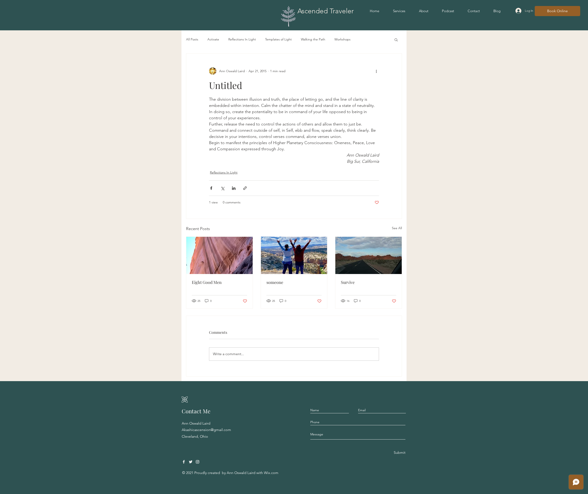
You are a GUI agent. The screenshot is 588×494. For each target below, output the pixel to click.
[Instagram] (197, 462)
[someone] (294, 255)
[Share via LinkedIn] (234, 188)
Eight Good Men (207, 282)
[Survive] (368, 255)
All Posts (192, 39)
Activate (213, 39)
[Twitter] (190, 462)
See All (397, 228)
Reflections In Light (242, 39)
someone (274, 282)
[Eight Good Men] (219, 255)
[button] (396, 39)
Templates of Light (278, 39)
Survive (348, 282)
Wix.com (271, 473)
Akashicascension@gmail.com (206, 430)
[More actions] (376, 71)
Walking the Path (313, 39)
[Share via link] (245, 188)
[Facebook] (183, 462)
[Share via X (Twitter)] (222, 188)
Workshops (342, 39)
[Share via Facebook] (211, 188)
